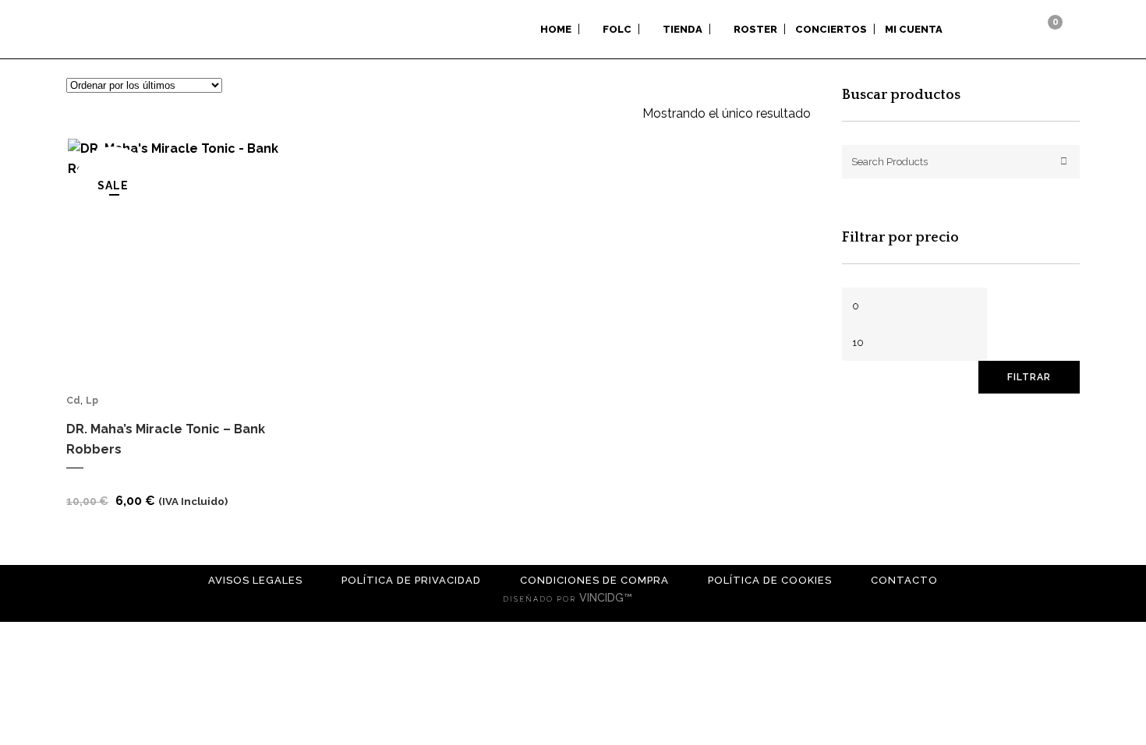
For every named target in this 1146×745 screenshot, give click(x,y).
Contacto (904, 580)
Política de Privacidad (411, 580)
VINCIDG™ (607, 597)
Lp (92, 400)
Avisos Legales (255, 580)
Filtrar (1029, 377)
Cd (73, 400)
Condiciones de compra (594, 580)
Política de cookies (770, 580)
